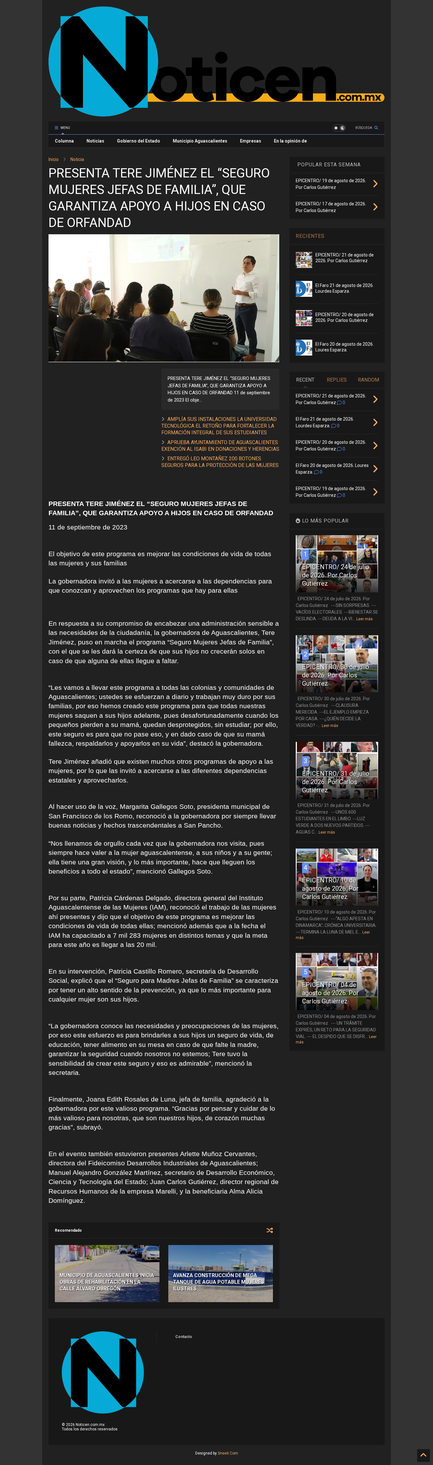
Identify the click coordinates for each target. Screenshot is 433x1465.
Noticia (77, 159)
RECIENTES (310, 236)
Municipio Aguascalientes (200, 140)
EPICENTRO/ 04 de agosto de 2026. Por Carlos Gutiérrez (330, 993)
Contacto (183, 1337)
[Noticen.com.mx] (216, 113)
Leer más (364, 619)
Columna (64, 140)
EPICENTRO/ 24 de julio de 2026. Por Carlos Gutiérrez (335, 575)
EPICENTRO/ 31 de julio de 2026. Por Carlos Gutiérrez (335, 782)
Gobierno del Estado (138, 140)
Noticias (95, 140)
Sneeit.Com (228, 1453)
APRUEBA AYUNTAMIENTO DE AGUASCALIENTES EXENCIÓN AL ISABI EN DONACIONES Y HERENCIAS (220, 445)
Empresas (250, 140)
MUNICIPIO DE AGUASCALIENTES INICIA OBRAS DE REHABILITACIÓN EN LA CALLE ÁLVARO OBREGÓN (107, 1282)
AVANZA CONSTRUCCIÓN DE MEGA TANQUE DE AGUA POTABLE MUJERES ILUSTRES (218, 1282)
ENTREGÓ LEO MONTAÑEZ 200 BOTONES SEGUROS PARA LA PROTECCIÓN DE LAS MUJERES (220, 462)
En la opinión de (290, 140)
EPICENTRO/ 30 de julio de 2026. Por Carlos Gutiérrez (335, 675)
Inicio (53, 159)
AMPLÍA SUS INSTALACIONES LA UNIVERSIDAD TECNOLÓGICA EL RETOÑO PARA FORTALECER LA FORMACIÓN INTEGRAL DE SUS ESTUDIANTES (219, 426)
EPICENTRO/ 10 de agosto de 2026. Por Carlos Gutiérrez (330, 888)
